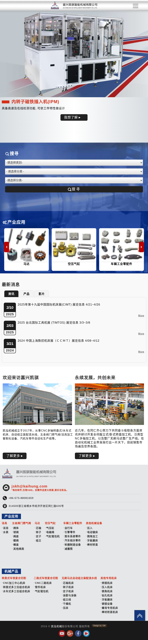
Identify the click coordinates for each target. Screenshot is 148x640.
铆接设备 (107, 603)
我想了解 (71, 117)
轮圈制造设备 (73, 544)
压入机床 (107, 587)
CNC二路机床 (43, 582)
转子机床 (68, 587)
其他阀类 (18, 548)
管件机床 (40, 587)
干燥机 (67, 603)
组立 (38, 540)
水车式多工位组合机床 (16, 591)
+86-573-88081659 (21, 498)
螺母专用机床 (110, 607)
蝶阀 (16, 540)
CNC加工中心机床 (14, 582)
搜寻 (76, 189)
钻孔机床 (107, 595)
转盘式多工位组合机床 (16, 587)
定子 (38, 536)
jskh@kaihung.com (40, 487)
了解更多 (13, 456)
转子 (38, 532)
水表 (5, 532)
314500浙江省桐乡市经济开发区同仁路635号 (36, 505)
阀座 (16, 536)
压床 (65, 607)
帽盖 (16, 544)
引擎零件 (70, 532)
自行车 (69, 528)
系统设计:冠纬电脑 (99, 626)
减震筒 (69, 548)
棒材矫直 (92, 544)
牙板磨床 (92, 540)
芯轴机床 (68, 582)
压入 (90, 528)
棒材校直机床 (110, 612)
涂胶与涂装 (70, 595)
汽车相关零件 (73, 540)
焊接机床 (107, 582)
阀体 (16, 528)
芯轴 (38, 528)
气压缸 (50, 528)
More (141, 315)
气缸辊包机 (53, 536)
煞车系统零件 (73, 536)
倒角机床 (107, 591)
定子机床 (68, 591)
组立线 (67, 599)
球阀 (16, 532)
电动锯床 (92, 532)
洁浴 (5, 528)
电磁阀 (50, 532)
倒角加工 (92, 536)
